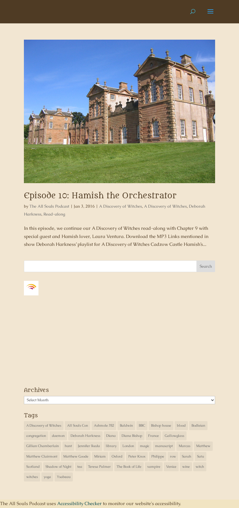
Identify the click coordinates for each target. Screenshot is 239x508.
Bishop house (161, 425)
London (128, 446)
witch (200, 466)
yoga (47, 476)
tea (79, 466)
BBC (142, 425)
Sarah (186, 456)
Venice (171, 466)
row (173, 456)
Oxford (117, 456)
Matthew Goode (75, 456)
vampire (153, 466)
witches (32, 476)
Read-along (54, 214)
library (111, 446)
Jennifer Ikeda (89, 446)
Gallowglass (174, 435)
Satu (200, 456)
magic (144, 446)
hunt (68, 446)
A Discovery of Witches (120, 206)
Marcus (184, 446)
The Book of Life (129, 466)
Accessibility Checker (79, 503)
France (153, 435)
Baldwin (126, 425)
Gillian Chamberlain (42, 446)
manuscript (164, 446)
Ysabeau (64, 476)
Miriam (100, 456)
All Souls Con (77, 425)
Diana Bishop (132, 435)
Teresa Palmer (99, 466)
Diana (111, 435)
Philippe (157, 456)
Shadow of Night (58, 466)
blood (181, 425)
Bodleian (198, 425)
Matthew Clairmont (41, 456)
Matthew (203, 446)
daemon (58, 435)
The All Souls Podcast (49, 206)
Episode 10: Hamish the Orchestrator (100, 195)
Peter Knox (136, 456)
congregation (36, 435)
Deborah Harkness (85, 435)
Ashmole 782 (104, 425)
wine (186, 466)
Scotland (33, 466)
